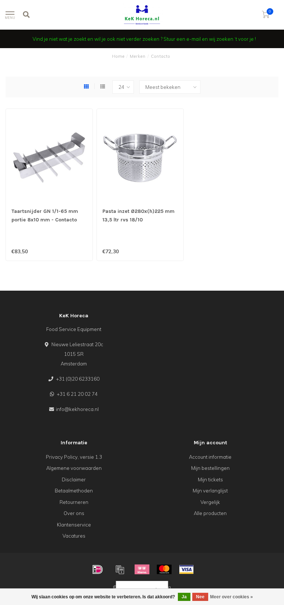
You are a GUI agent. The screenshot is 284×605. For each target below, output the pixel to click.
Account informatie (210, 457)
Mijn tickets (210, 479)
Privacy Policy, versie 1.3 (74, 457)
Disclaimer (74, 479)
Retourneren (74, 502)
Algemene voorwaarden (74, 468)
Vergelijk (210, 502)
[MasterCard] (164, 569)
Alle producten (210, 513)
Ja (184, 596)
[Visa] (186, 569)
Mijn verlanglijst (210, 491)
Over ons (74, 513)
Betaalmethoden (74, 491)
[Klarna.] (142, 569)
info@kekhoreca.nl (77, 409)
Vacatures (73, 536)
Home (118, 56)
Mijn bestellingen (210, 468)
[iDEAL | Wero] (97, 569)
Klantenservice (74, 525)
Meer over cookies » (231, 596)
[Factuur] (120, 569)
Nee (200, 596)
